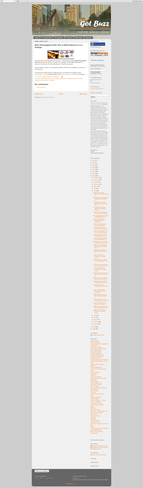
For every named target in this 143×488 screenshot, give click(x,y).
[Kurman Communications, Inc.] (91, 81)
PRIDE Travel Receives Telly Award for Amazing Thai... (100, 307)
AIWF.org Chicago (95, 342)
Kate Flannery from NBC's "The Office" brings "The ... (100, 261)
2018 (93, 160)
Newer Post (39, 94)
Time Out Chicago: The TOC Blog (99, 428)
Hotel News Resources (96, 403)
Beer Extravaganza (47, 78)
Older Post (83, 94)
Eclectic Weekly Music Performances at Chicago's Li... (99, 220)
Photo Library (79, 37)
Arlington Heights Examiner (98, 344)
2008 (93, 329)
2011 (93, 173)
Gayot (92, 395)
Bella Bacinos (62, 78)
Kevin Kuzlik (79, 78)
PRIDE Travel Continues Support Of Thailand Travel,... (99, 311)
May (95, 315)
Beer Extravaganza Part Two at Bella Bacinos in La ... (100, 216)
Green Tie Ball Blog (96, 401)
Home (36, 37)
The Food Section (95, 420)
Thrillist (92, 426)
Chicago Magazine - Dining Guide (99, 359)
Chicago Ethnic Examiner (97, 356)
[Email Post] (62, 76)
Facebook (95, 143)
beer (40, 78)
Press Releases (58, 37)
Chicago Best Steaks (96, 351)
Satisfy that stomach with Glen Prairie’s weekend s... (100, 296)
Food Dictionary (95, 389)
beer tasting (56, 78)
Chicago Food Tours (96, 358)
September (97, 184)
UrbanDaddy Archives (96, 430)
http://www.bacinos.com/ (67, 74)
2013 (93, 169)
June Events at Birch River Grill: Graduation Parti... (100, 238)
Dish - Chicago (94, 386)
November (96, 180)
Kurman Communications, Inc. (97, 79)
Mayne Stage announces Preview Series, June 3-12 (100, 300)
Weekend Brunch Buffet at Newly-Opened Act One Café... (100, 246)
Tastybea (93, 419)
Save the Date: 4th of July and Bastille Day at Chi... (100, 235)
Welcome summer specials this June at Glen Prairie (100, 278)
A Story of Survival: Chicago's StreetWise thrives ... (99, 256)
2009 (93, 326)
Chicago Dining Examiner (97, 354)
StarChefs (93, 417)
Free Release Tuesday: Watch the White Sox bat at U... (100, 204)
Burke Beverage (71, 78)
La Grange (51, 80)
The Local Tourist (95, 422)
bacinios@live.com (40, 74)
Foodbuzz (93, 392)
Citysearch (93, 375)
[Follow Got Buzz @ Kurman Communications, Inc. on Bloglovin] (98, 61)
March (95, 319)
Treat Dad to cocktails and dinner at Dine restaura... (100, 231)
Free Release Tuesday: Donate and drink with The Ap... (99, 209)
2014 (93, 167)
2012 (93, 171)
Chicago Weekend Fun (97, 367)
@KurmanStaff (105, 142)
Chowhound (94, 373)
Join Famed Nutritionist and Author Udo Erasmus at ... (100, 265)
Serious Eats (94, 414)
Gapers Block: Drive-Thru (97, 394)
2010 (93, 175)
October (96, 182)
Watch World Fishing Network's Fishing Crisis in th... (100, 194)
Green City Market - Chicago (98, 400)
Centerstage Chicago (96, 347)
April (95, 317)
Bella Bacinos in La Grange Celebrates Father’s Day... (100, 242)
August (96, 186)
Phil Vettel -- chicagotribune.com (99, 411)
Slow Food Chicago (96, 415)
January (96, 324)
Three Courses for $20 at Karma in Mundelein (100, 224)
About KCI (89, 37)
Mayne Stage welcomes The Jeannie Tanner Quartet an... (100, 274)
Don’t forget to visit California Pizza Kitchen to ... (100, 286)
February (96, 322)
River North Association (97, 412)
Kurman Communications (41, 80)
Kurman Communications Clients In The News (100, 303)
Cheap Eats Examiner (96, 348)
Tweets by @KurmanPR (97, 88)
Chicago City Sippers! (96, 353)
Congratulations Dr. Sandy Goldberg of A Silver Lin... (100, 282)
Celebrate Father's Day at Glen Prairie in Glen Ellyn (100, 212)
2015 (93, 165)
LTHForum (93, 408)
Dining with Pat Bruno (96, 384)
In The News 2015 (46, 37)
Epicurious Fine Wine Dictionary (99, 387)
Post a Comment (41, 87)
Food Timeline (94, 390)
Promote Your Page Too (95, 82)
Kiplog (92, 406)
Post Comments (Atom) (48, 97)
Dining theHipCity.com (96, 383)
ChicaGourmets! (95, 372)
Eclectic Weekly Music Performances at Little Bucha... (99, 269)
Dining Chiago (94, 381)
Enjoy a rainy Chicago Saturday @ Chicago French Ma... (99, 291)
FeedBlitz (99, 73)
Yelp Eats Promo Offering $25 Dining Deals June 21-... (100, 251)
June (95, 190)
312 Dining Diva (95, 340)
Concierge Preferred (96, 376)
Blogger (75, 483)
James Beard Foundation (97, 405)
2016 (93, 162)
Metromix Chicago (95, 409)
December (96, 177)
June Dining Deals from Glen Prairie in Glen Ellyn (100, 228)
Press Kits (69, 37)
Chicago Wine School (96, 369)
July (95, 188)
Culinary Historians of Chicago (98, 378)
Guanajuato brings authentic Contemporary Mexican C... (100, 199)
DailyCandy (93, 379)
